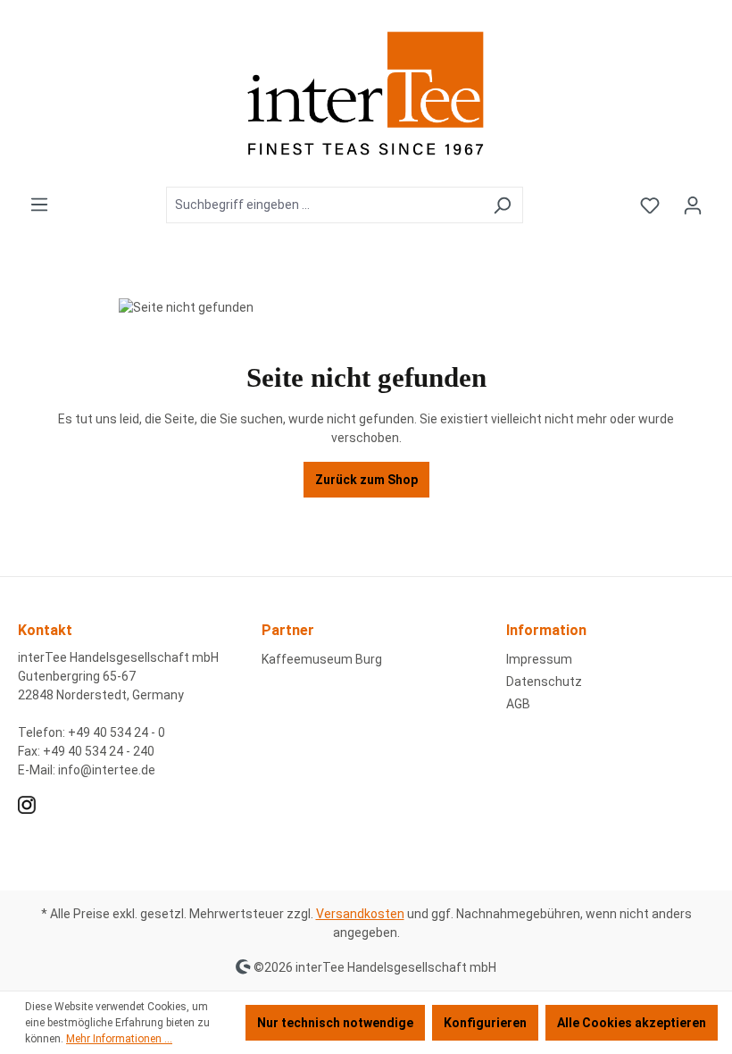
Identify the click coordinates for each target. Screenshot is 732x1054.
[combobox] (324, 205)
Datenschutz (544, 681)
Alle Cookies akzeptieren (631, 1023)
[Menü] (39, 204)
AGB (518, 704)
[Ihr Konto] (692, 205)
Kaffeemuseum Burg (322, 659)
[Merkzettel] (649, 205)
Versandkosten (360, 914)
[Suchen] (502, 205)
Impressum (539, 659)
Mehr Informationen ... (119, 1039)
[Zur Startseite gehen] (366, 93)
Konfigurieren (485, 1023)
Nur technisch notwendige (335, 1023)
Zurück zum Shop (366, 480)
